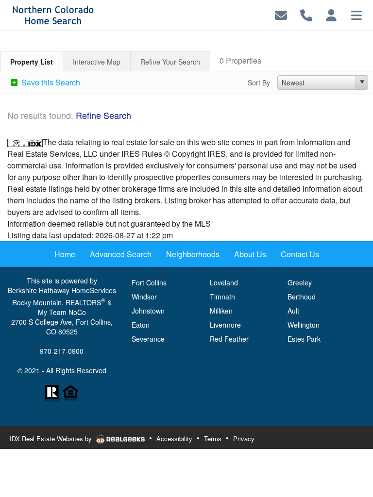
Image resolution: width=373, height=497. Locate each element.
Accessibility (174, 438)
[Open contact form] (281, 14)
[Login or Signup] (331, 14)
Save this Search (49, 82)
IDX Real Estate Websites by (52, 438)
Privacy (243, 438)
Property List (31, 61)
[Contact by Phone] (306, 14)
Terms (212, 438)
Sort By (259, 82)
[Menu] (356, 14)
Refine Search (103, 115)
